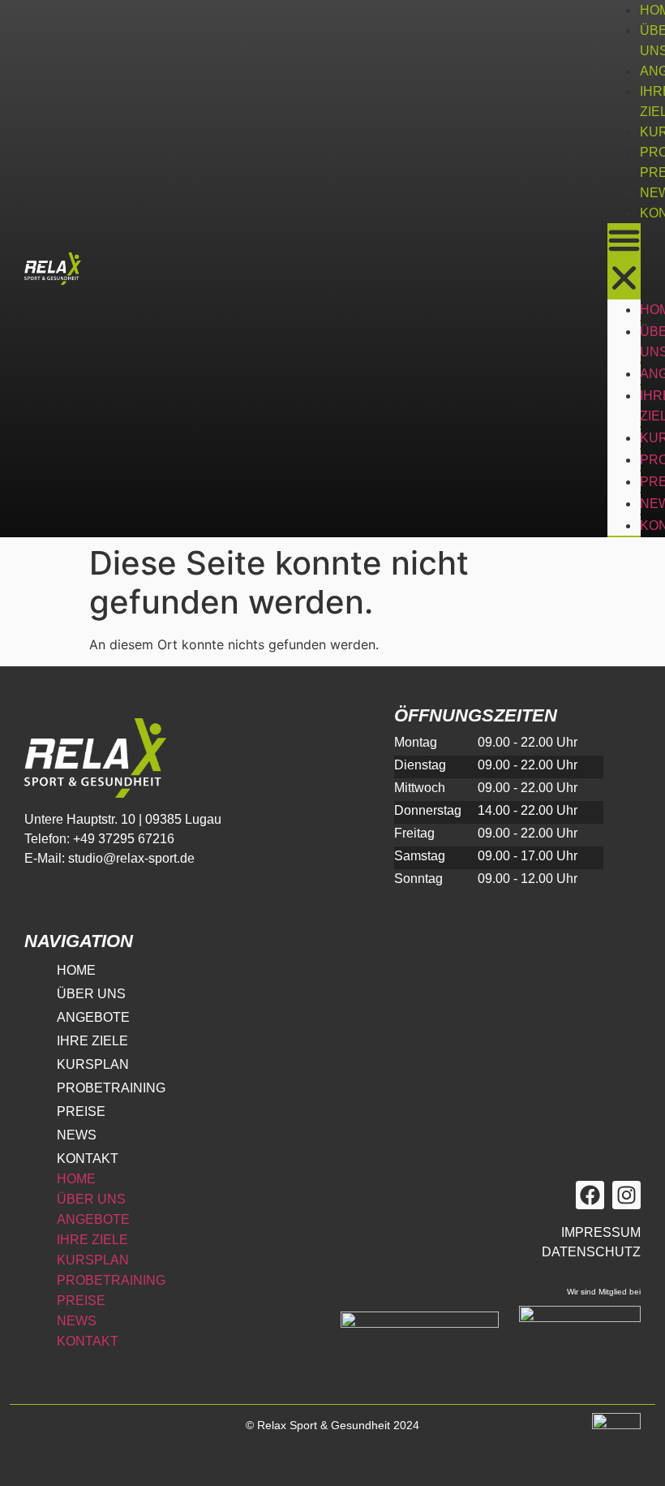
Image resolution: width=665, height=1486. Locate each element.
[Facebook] (590, 1195)
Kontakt (87, 1158)
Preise (81, 1111)
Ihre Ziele (92, 1041)
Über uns (91, 994)
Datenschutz (591, 1252)
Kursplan (93, 1064)
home (76, 970)
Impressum (601, 1232)
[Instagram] (626, 1195)
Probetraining (111, 1088)
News (77, 1135)
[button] (624, 261)
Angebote (93, 1017)
